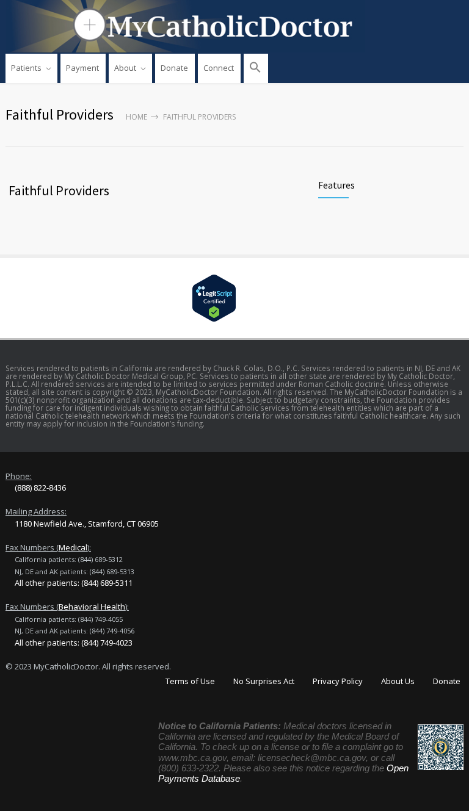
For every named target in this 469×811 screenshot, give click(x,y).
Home (136, 117)
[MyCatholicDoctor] (234, 26)
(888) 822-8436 (40, 487)
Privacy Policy (338, 681)
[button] (256, 68)
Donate (174, 67)
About (125, 67)
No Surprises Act (263, 681)
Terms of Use (190, 681)
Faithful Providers (59, 190)
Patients (26, 67)
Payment (82, 67)
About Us (398, 681)
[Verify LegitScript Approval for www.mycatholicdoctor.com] (234, 298)
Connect (218, 67)
